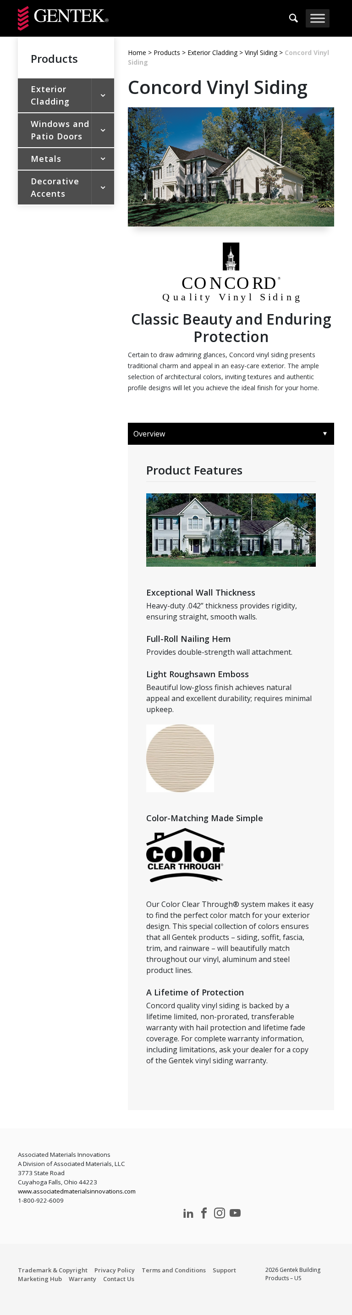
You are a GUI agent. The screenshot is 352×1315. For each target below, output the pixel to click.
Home (137, 52)
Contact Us (118, 1279)
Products (167, 52)
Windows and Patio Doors (60, 130)
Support (224, 1270)
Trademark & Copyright (53, 1270)
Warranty (82, 1279)
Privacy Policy (114, 1270)
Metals (46, 158)
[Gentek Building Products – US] (63, 18)
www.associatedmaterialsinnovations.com (77, 1191)
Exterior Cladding (50, 95)
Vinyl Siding (261, 52)
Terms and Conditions (174, 1270)
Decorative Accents (55, 187)
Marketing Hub (40, 1279)
